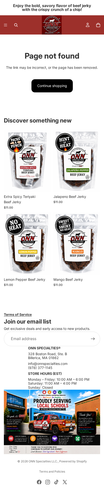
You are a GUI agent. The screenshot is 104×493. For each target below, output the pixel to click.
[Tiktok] (56, 482)
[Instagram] (48, 482)
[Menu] (5, 25)
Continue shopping (52, 86)
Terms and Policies (52, 471)
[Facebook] (39, 482)
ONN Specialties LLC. (43, 461)
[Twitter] (65, 482)
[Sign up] (93, 339)
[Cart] (98, 25)
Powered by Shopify (73, 461)
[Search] (16, 25)
